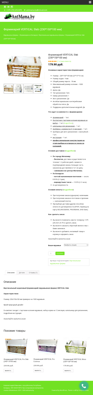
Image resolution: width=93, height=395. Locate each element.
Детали (22, 272)
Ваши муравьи (54, 245)
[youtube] (8, 7)
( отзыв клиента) (64, 61)
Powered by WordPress (59, 390)
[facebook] (5, 7)
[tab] (11, 272)
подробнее (68, 123)
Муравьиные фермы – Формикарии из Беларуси (21, 35)
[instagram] (11, 7)
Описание (11, 272)
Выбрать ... (8, 370)
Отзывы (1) (33, 272)
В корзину (60, 253)
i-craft (75, 390)
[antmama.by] (17, 16)
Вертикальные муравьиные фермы (51, 35)
